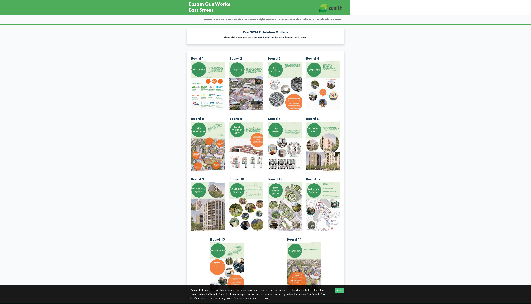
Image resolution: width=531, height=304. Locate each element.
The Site (219, 19)
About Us (309, 19)
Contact (336, 19)
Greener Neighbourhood (260, 19)
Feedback (323, 19)
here (202, 298)
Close (340, 290)
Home (208, 19)
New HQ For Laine (289, 19)
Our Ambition (234, 19)
